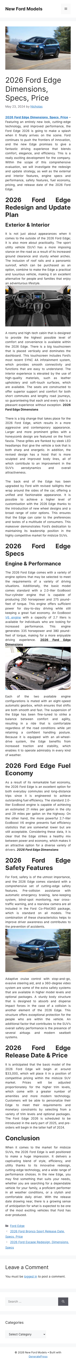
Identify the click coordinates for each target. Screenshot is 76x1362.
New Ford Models (23, 8)
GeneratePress (38, 1356)
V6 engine (13, 617)
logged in (30, 1276)
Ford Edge (17, 1226)
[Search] (63, 1301)
